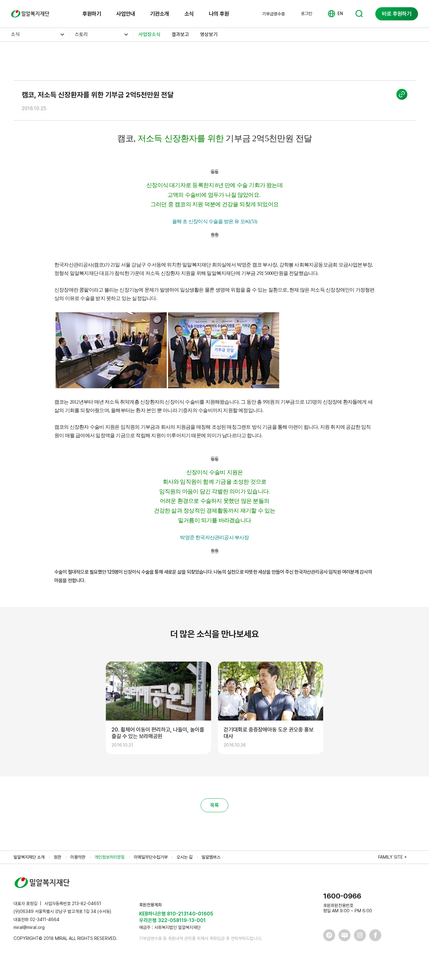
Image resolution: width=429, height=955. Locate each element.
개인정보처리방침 (110, 857)
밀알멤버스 (211, 857)
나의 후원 (219, 13)
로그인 (306, 13)
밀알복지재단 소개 (29, 857)
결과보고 (180, 34)
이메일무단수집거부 (151, 857)
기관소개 (159, 13)
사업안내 (125, 13)
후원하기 (91, 13)
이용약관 (77, 857)
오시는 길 (184, 857)
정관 (57, 857)
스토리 (81, 34)
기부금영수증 (273, 13)
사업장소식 (149, 34)
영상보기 (209, 34)
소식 (189, 13)
